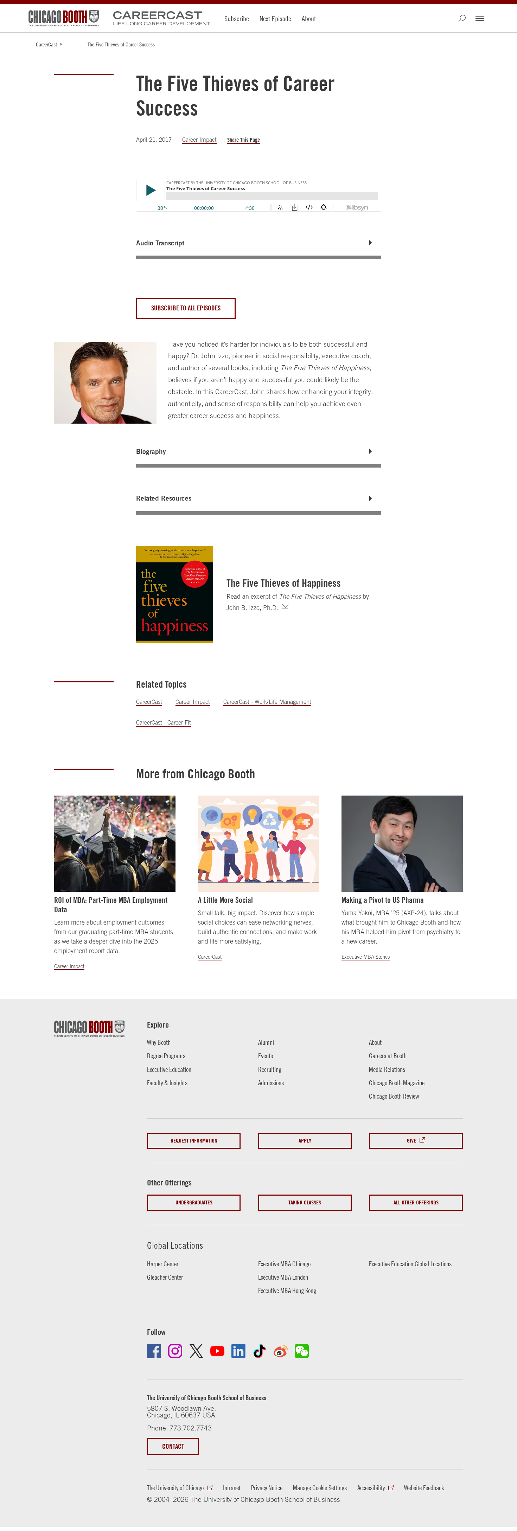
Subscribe (236, 18)
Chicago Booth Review (394, 1096)
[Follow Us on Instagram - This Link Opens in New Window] (175, 1351)
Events (265, 1056)
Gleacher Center (165, 1277)
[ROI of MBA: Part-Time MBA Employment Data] (114, 844)
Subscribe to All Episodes (186, 308)
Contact (173, 1446)
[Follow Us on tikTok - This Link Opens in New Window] (260, 1351)
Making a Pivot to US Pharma (383, 900)
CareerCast (46, 44)
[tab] (258, 243)
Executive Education (169, 1069)
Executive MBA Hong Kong (287, 1290)
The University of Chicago (175, 1488)
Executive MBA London (283, 1277)
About (309, 18)
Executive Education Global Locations (410, 1264)
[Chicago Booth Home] (63, 18)
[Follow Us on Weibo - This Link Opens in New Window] (281, 1351)
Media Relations (387, 1069)
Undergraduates (193, 1202)
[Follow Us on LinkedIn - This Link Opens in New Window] (238, 1351)
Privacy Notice (266, 1488)
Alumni (266, 1042)
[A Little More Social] (258, 844)
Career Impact (199, 139)
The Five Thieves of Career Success (121, 44)
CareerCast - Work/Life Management (267, 701)
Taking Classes (304, 1202)
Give (411, 1140)
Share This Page (243, 139)
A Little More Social (225, 900)
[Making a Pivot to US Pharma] (402, 844)
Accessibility (371, 1488)
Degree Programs (166, 1056)
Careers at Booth (388, 1056)
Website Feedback (424, 1488)
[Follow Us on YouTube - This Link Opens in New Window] (217, 1351)
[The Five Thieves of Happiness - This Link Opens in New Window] (174, 594)
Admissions (271, 1083)
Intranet (232, 1488)
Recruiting (269, 1069)
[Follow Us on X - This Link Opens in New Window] (196, 1351)
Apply (305, 1140)
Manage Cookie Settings (320, 1488)
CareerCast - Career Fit (163, 722)
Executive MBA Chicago (284, 1264)
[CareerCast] (158, 18)
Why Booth (159, 1042)
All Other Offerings (416, 1202)
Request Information (194, 1140)
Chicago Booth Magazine (397, 1083)
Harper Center (162, 1264)
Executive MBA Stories (366, 957)
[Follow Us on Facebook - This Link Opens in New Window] (154, 1351)
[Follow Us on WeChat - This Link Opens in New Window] (302, 1351)
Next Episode (275, 18)
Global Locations (175, 1245)
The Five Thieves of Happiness (283, 583)
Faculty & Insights (167, 1083)
